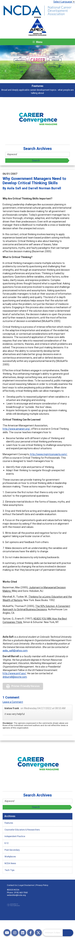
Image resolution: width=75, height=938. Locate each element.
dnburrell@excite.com (15, 676)
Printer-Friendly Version (25, 686)
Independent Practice (15, 836)
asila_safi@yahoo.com (15, 650)
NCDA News (10, 863)
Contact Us (12, 885)
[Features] (37, 62)
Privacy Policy (42, 885)
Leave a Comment (13, 702)
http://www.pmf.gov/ (14, 673)
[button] (5, 71)
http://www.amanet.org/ (16, 428)
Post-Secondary (12, 850)
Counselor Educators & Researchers (22, 829)
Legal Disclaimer (26, 885)
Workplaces (10, 856)
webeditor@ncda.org (16, 895)
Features (9, 823)
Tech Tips (9, 870)
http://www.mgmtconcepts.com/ (48, 454)
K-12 (7, 843)
